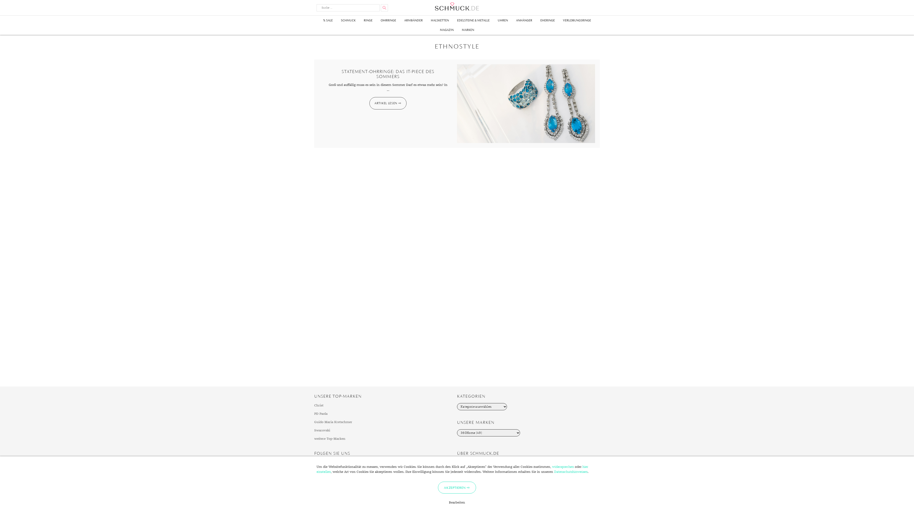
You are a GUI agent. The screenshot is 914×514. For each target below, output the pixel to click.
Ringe (368, 20)
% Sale (328, 20)
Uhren (503, 20)
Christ (318, 405)
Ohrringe (388, 20)
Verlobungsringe (577, 20)
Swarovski (322, 430)
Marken (468, 30)
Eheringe (547, 20)
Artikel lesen (385, 103)
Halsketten (440, 20)
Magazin (447, 30)
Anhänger (524, 20)
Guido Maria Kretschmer (333, 422)
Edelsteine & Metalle (473, 20)
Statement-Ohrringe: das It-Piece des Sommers (388, 74)
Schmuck (348, 20)
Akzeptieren (455, 487)
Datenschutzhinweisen (571, 472)
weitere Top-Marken (329, 438)
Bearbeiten (457, 502)
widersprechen (563, 467)
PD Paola (321, 413)
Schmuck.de (457, 6)
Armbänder (413, 20)
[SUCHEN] (384, 7)
